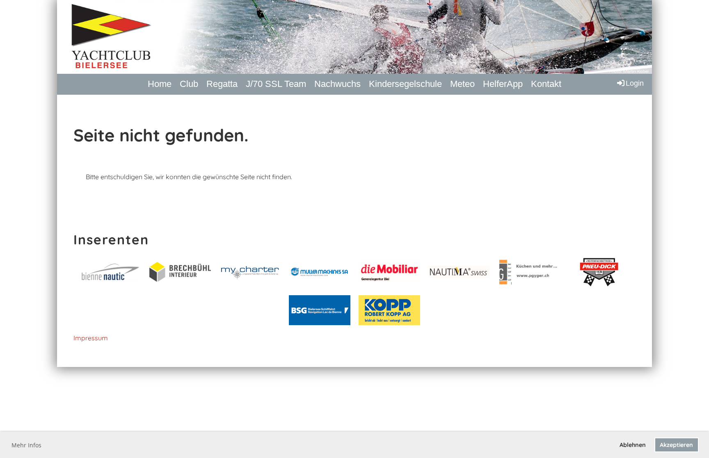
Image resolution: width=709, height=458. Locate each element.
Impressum (90, 338)
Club (189, 84)
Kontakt (546, 84)
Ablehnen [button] (633, 445)
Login (635, 83)
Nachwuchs (337, 84)
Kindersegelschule (405, 84)
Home (160, 84)
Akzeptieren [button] (676, 445)
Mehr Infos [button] (26, 445)
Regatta (222, 84)
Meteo (462, 84)
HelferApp (503, 84)
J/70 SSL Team (276, 84)
